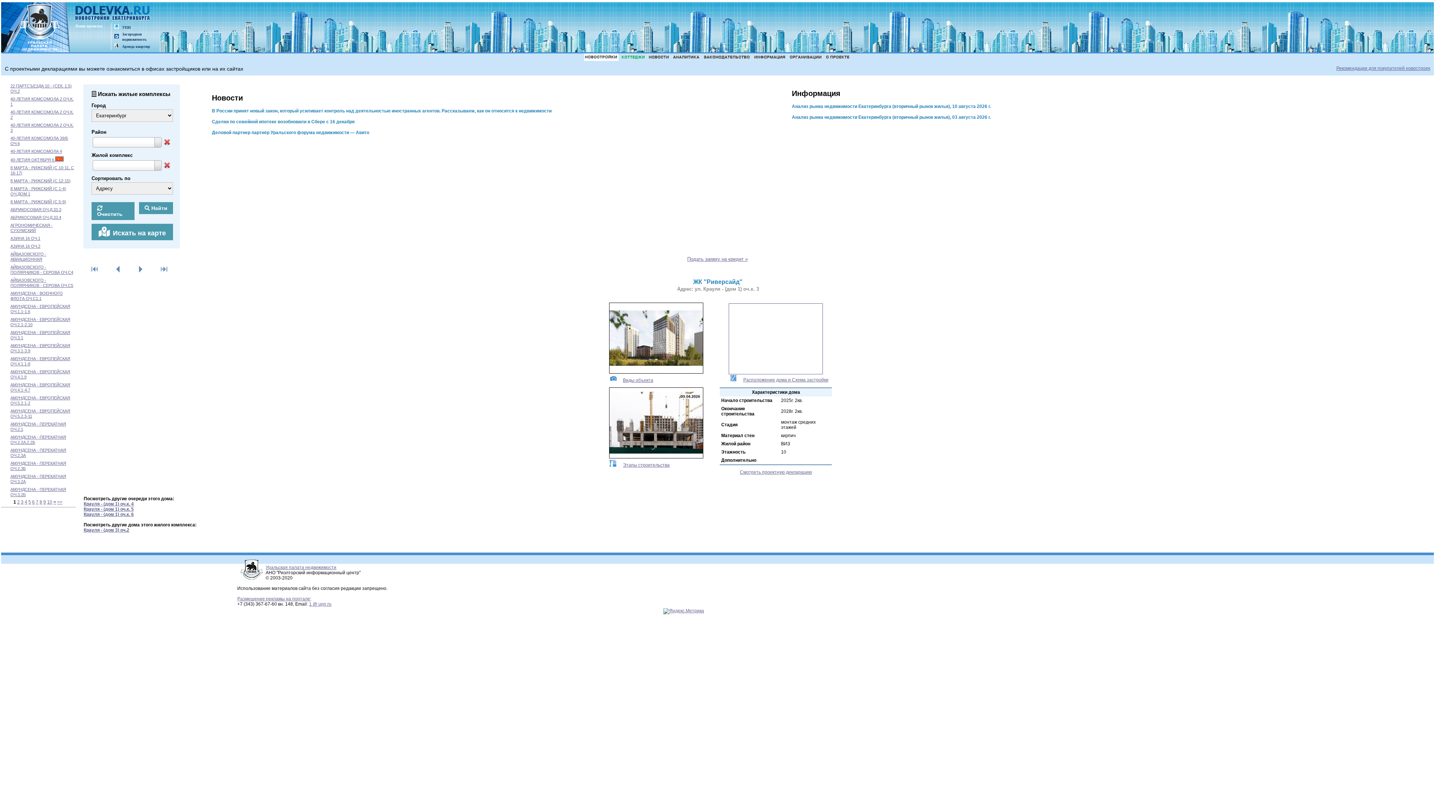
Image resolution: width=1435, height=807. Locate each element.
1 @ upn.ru (320, 604)
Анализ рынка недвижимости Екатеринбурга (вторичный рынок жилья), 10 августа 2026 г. (891, 106)
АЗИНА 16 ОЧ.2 (25, 246)
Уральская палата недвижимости (301, 567)
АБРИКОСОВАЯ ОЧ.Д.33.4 (35, 217)
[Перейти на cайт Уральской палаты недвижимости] (116, 27)
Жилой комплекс (112, 155)
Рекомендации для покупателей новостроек (1383, 68)
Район (99, 132)
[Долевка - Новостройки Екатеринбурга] (113, 13)
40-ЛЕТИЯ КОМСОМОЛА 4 (36, 151)
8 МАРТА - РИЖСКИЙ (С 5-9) (38, 202)
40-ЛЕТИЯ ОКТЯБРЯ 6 (32, 160)
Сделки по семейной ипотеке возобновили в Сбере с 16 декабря (283, 121)
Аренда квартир (136, 46)
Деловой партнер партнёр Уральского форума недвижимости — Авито (290, 132)
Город (99, 105)
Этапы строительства (646, 465)
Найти (158, 208)
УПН (126, 27)
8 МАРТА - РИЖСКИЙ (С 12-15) (40, 181)
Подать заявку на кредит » (717, 259)
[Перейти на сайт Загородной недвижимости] (116, 37)
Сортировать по (111, 178)
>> (59, 502)
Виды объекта (638, 380)
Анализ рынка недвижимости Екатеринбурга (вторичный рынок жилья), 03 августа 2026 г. (891, 117)
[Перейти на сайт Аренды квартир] (116, 46)
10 (49, 502)
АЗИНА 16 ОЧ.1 (25, 238)
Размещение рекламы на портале (273, 599)
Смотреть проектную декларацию (776, 472)
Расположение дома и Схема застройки (785, 380)
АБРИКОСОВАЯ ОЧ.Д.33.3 (35, 209)
